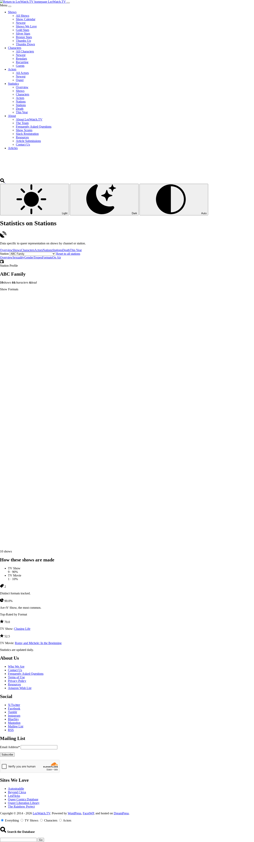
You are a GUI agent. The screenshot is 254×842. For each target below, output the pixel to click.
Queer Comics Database (23, 799)
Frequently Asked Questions (25, 673)
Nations (47, 250)
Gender (29, 257)
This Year (76, 250)
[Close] (9, 6)
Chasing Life (22, 628)
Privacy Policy (17, 681)
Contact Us (15, 670)
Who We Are (16, 666)
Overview (6, 250)
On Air (56, 257)
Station (4, 253)
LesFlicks (14, 795)
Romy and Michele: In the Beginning (38, 643)
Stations (57, 250)
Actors (38, 250)
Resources (14, 684)
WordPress (74, 813)
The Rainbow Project (21, 806)
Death (66, 250)
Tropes (38, 257)
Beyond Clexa (17, 792)
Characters (27, 250)
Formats (47, 257)
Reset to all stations (68, 253)
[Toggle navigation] (68, 2)
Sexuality (18, 257)
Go (40, 839)
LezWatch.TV (41, 813)
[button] (3, 182)
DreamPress (121, 813)
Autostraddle (16, 788)
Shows (17, 250)
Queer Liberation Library (23, 803)
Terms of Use (16, 677)
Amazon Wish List (19, 688)
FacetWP (88, 813)
